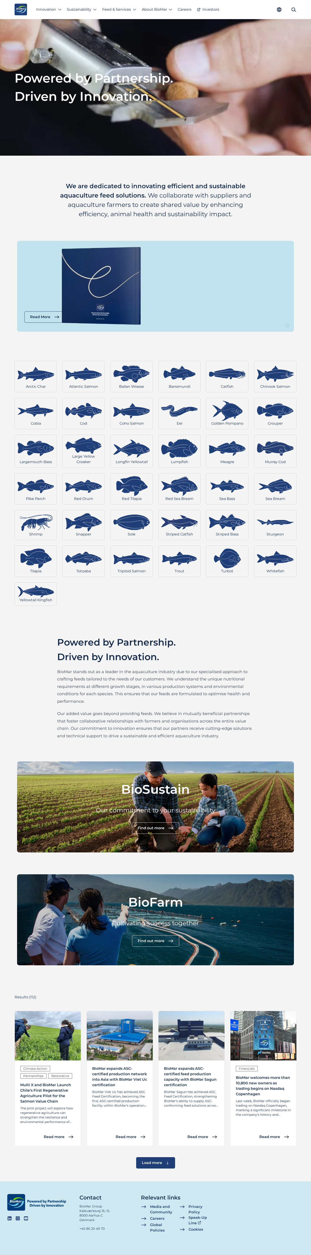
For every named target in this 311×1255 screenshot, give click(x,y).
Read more (54, 1137)
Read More (40, 317)
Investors (210, 9)
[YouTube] (26, 1218)
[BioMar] (21, 9)
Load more (152, 1163)
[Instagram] (17, 1218)
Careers (184, 9)
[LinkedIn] (9, 1218)
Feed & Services (116, 9)
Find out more (151, 828)
